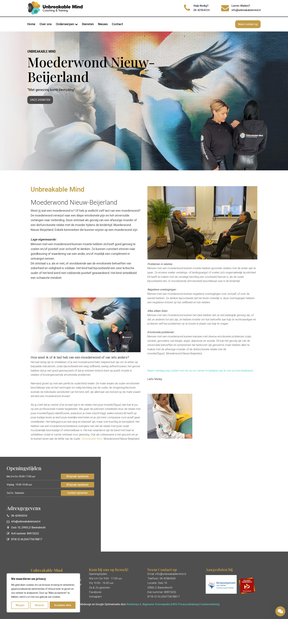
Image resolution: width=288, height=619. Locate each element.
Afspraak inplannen (77, 476)
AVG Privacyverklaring (185, 604)
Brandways (133, 604)
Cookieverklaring (210, 604)
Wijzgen (20, 605)
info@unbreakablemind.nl (246, 10)
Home (31, 24)
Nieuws (103, 24)
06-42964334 (202, 10)
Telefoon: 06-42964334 (161, 578)
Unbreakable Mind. (92, 438)
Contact (117, 24)
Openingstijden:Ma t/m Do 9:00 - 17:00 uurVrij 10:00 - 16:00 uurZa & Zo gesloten (105, 580)
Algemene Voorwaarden (156, 604)
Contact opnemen (77, 492)
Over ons (46, 24)
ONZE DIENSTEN (40, 99)
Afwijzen (39, 605)
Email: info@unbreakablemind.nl (166, 574)
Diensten (88, 24)
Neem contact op (248, 24)
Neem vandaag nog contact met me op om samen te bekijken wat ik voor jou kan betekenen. (200, 370)
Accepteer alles (62, 605)
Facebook (95, 592)
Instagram (95, 596)
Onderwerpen (65, 24)
